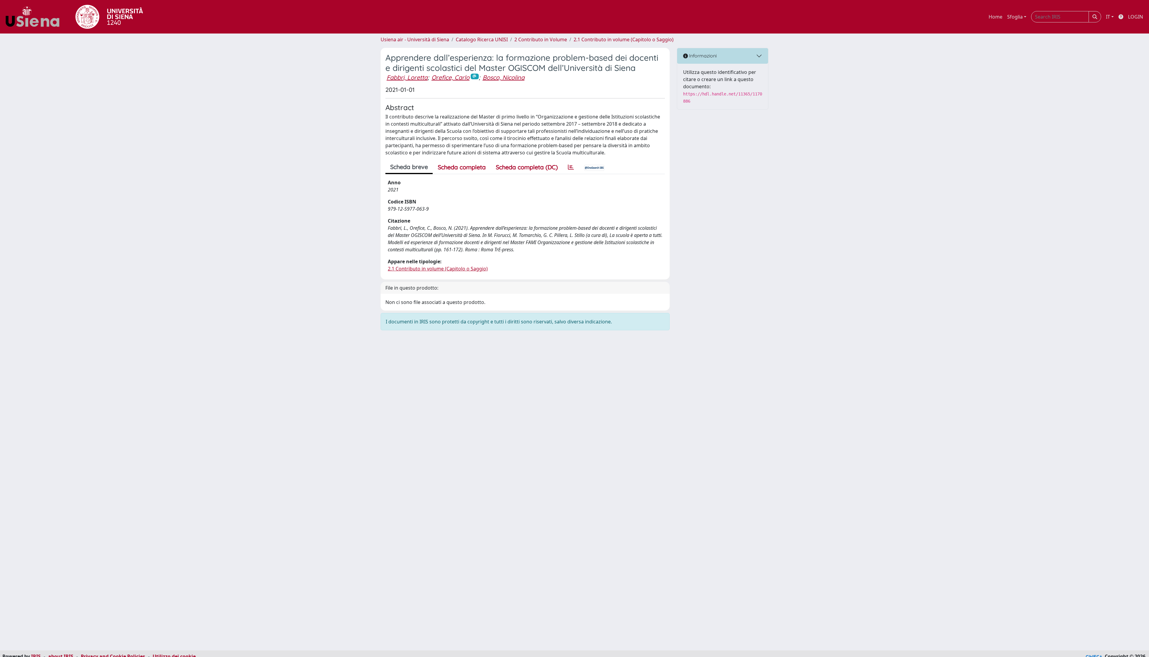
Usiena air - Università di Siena (415, 39)
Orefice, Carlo (450, 77)
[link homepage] (35, 17)
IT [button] (1108, 16)
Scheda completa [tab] (462, 167)
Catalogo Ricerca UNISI (482, 39)
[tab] (571, 167)
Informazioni (702, 56)
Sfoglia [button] (1015, 16)
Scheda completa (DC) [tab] (527, 167)
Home (995, 16)
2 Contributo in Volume (540, 39)
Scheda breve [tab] (409, 167)
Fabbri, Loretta (407, 77)
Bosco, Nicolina (504, 77)
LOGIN (1135, 16)
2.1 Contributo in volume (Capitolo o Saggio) (624, 39)
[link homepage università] (109, 17)
